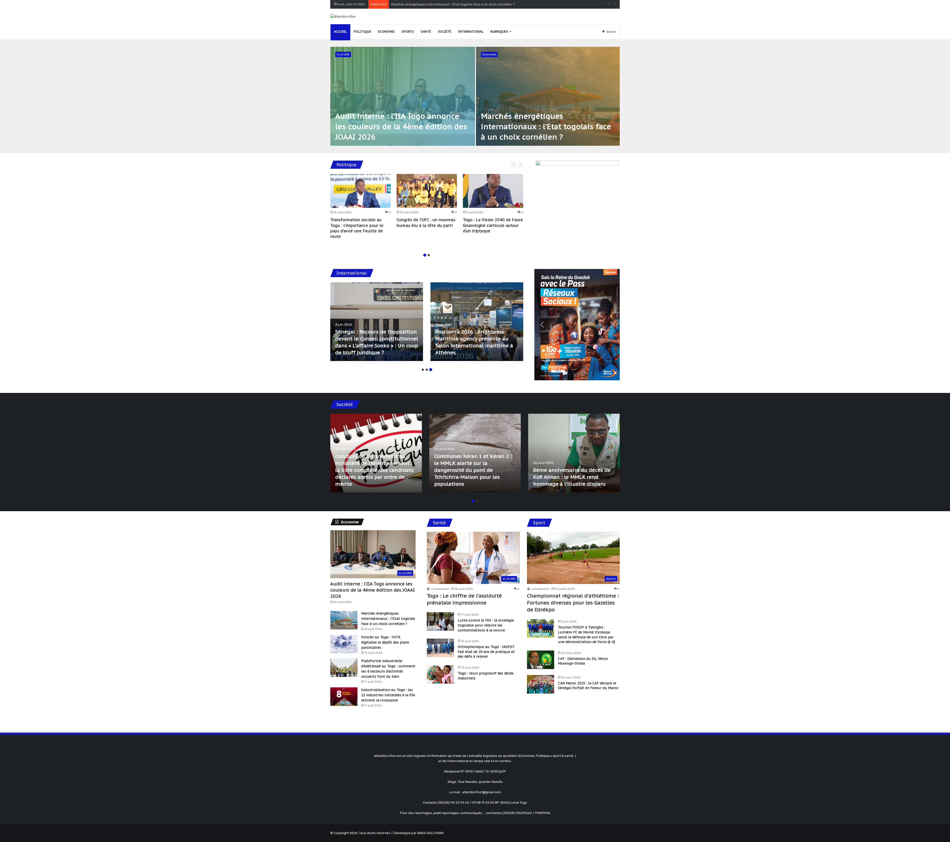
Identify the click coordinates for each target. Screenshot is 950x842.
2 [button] (429, 255)
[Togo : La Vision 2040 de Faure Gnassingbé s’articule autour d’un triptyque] (493, 191)
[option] (475, 96)
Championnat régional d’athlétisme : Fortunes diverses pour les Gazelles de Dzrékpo (573, 603)
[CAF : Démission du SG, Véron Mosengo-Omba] (540, 659)
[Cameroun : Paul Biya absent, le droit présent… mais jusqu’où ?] (376, 321)
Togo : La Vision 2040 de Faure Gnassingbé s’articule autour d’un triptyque (493, 225)
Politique (362, 31)
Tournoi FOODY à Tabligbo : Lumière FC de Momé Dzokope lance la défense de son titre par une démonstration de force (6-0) (586, 634)
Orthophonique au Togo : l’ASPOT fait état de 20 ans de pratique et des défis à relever (486, 652)
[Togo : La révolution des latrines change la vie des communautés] (376, 453)
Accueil (340, 31)
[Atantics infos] (343, 16)
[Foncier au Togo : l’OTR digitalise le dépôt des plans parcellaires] (343, 644)
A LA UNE (343, 54)
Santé (426, 31)
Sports (408, 31)
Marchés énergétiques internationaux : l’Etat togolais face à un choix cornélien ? (546, 126)
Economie (386, 31)
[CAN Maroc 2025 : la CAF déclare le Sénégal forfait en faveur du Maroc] (540, 684)
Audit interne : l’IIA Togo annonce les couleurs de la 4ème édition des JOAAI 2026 (401, 126)
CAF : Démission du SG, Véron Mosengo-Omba (583, 661)
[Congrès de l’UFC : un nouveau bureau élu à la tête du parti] (427, 191)
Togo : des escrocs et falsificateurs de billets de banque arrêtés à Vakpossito (568, 477)
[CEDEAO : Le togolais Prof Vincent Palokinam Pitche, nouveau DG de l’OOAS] (476, 321)
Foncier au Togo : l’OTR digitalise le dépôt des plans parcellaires (385, 642)
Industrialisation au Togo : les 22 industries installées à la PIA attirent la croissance (388, 695)
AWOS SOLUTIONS (430, 833)
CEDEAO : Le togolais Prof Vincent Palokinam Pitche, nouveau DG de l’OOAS (467, 346)
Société (444, 31)
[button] (542, 325)
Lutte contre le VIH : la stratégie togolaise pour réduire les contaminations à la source (486, 625)
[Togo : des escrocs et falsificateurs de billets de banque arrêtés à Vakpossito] (574, 453)
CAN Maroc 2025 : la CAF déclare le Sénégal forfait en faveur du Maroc (588, 685)
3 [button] (431, 370)
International (470, 31)
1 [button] (424, 255)
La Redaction (439, 589)
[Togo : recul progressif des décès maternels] (440, 674)
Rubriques (499, 31)
